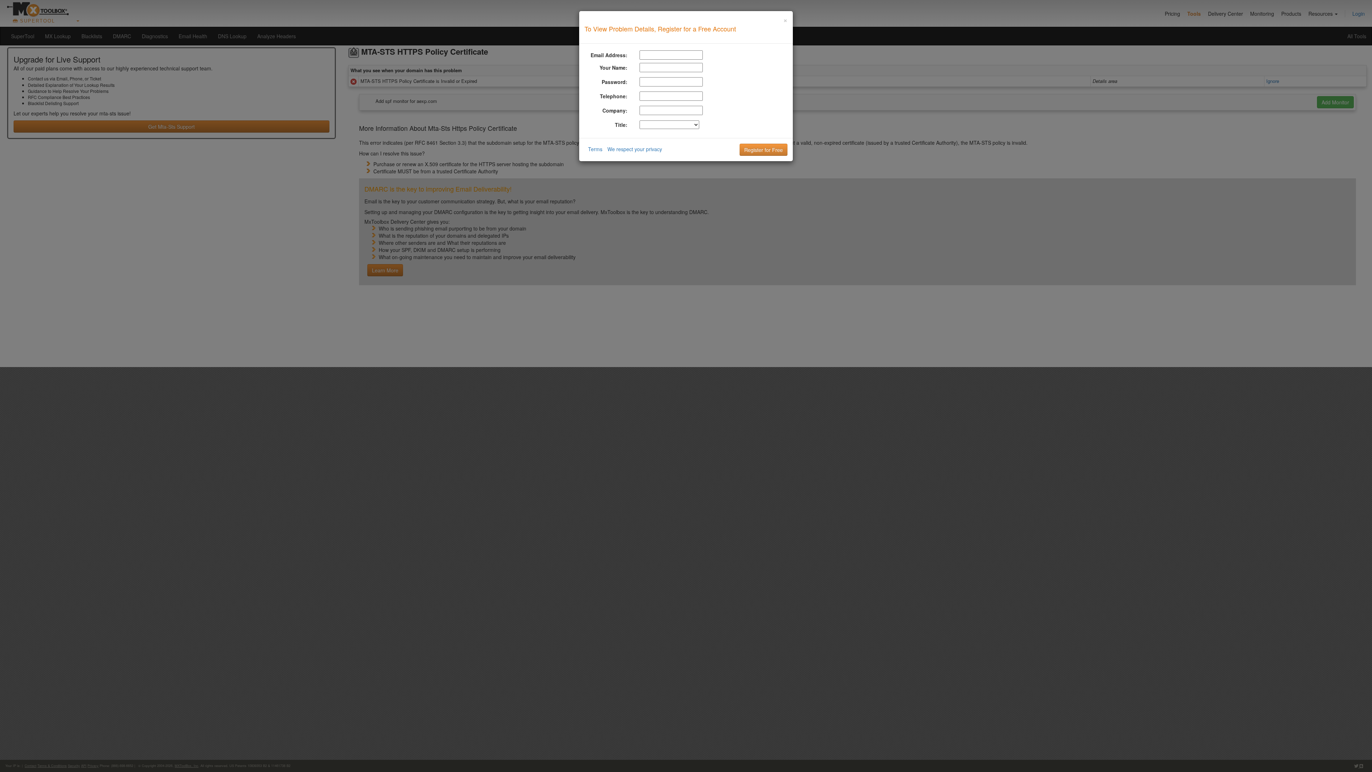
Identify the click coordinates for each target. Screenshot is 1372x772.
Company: (614, 110)
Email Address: (609, 55)
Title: (621, 124)
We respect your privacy (634, 149)
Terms (595, 149)
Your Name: (613, 67)
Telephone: (613, 96)
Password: (614, 81)
